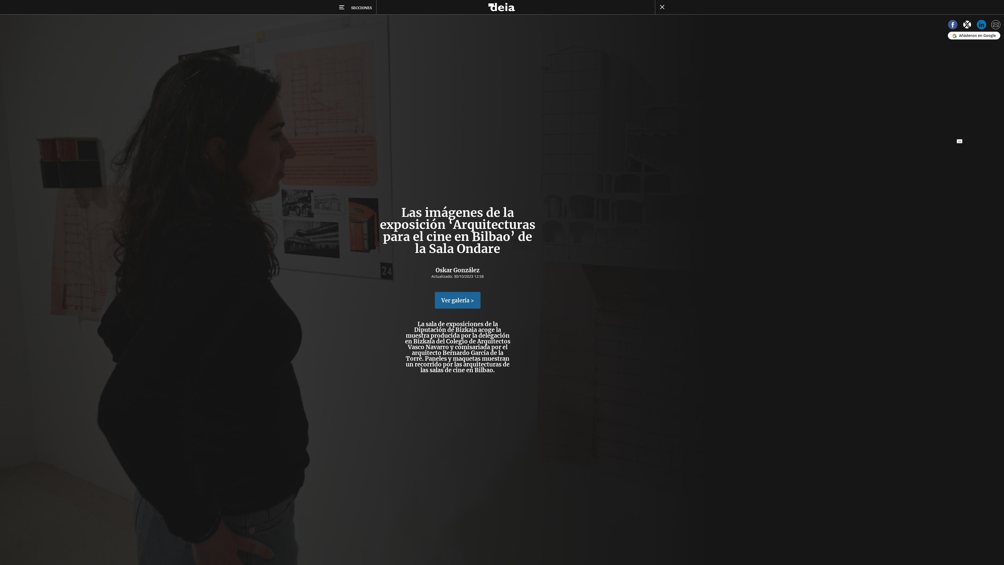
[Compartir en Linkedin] (981, 25)
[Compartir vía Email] (996, 25)
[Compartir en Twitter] (967, 25)
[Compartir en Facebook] (952, 25)
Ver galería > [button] (457, 300)
